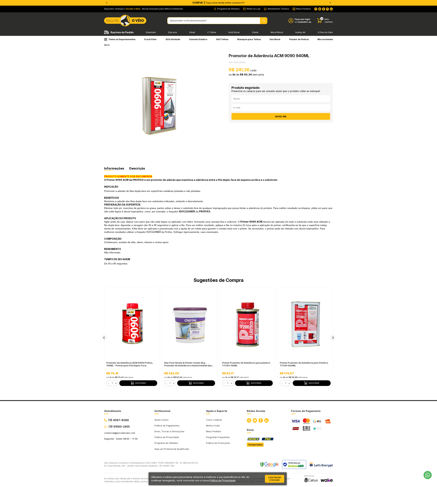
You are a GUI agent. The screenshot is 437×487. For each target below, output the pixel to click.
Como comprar (214, 419)
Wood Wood (277, 32)
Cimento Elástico (198, 39)
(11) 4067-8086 (118, 420)
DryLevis (172, 32)
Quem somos (161, 419)
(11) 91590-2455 (119, 426)
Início (107, 45)
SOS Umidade (173, 39)
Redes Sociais (256, 411)
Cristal (255, 32)
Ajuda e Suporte (216, 411)
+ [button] (116, 383)
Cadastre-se (304, 22)
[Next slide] (333, 337)
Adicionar (140, 383)
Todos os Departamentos (121, 39)
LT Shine (211, 32)
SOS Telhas (222, 39)
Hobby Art (300, 32)
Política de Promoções (218, 443)
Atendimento (112, 411)
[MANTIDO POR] (311, 480)
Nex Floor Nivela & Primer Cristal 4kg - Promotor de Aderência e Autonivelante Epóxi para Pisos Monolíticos (189, 364)
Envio (250, 430)
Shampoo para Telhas (249, 39)
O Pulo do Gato (325, 32)
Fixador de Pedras (299, 39)
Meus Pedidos (213, 431)
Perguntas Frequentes (218, 437)
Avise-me (280, 116)
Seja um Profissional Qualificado (171, 449)
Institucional (162, 411)
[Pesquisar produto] (263, 20)
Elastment (151, 32)
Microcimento (325, 39)
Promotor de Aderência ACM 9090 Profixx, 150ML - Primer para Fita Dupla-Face (129, 364)
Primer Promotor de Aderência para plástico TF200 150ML (246, 364)
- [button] (108, 383)
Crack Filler (150, 39)
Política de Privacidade (166, 437)
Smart (192, 32)
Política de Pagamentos (167, 425)
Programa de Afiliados (166, 443)
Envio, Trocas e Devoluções (169, 431)
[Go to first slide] (330, 2)
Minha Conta (213, 425)
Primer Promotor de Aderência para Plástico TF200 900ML (304, 364)
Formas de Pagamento (306, 411)
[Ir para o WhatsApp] (428, 475)
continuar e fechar (274, 478)
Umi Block (275, 39)
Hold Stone (234, 32)
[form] (112, 383)
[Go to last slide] (104, 337)
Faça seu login (302, 19)
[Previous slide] (107, 2)
